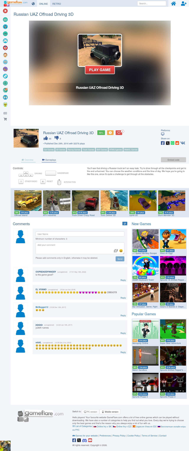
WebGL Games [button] (130, 149)
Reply (123, 280)
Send (120, 258)
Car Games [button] (49, 149)
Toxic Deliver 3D (108, 215)
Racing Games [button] (74, 149)
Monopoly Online (140, 343)
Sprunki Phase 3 (167, 396)
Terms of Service (149, 435)
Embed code (173, 159)
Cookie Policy (133, 435)
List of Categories (83, 426)
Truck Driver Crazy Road (83, 215)
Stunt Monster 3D (166, 215)
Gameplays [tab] (50, 159)
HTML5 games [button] (115, 149)
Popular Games (144, 313)
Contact (162, 435)
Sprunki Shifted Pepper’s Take (174, 369)
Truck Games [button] (88, 149)
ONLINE (44, 3)
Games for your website (86, 435)
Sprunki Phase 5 (140, 396)
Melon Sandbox (139, 369)
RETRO (57, 3)
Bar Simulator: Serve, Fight (144, 306)
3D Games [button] (60, 149)
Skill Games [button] (102, 149)
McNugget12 (42, 307)
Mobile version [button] (111, 411)
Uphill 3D (133, 215)
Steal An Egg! (166, 253)
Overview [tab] (28, 159)
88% (101, 132)
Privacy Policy (119, 435)
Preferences (105, 435)
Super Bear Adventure (170, 343)
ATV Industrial (49, 215)
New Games (141, 223)
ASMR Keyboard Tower (143, 279)
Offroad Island (20, 215)
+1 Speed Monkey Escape (144, 253)
